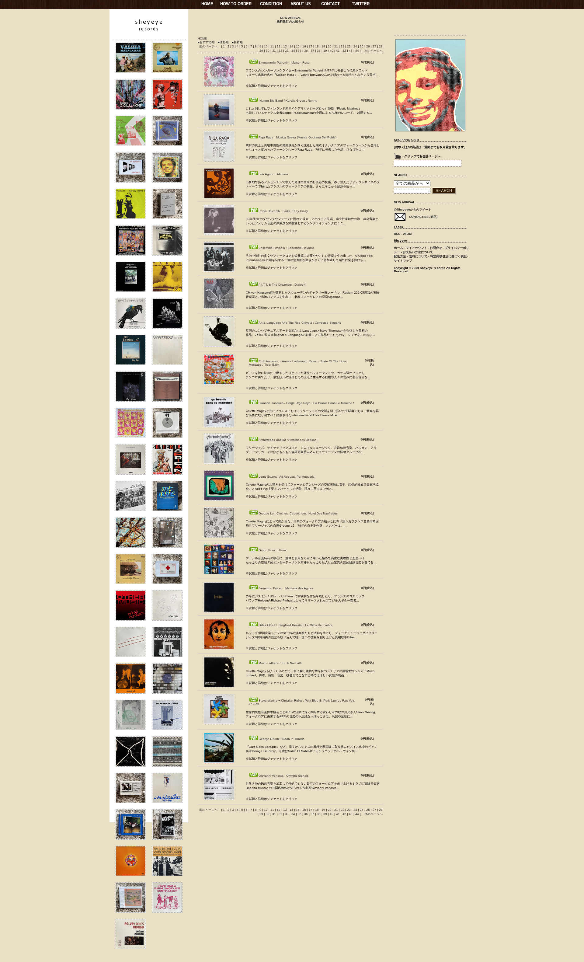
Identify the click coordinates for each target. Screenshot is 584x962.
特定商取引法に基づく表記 (448, 256)
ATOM (407, 233)
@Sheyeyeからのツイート (412, 209)
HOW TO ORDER (236, 4)
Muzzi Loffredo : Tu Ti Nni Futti (280, 663)
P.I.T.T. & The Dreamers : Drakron (282, 284)
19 (324, 46)
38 (319, 50)
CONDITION (271, 4)
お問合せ (436, 247)
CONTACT (330, 4)
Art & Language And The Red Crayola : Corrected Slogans (300, 322)
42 (344, 50)
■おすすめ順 (206, 42)
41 (338, 50)
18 (317, 46)
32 (281, 50)
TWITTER (361, 4)
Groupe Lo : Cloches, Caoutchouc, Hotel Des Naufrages (298, 513)
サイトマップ (403, 260)
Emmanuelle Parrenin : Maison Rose (284, 62)
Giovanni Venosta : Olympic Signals (283, 775)
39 (325, 50)
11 (272, 46)
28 (381, 46)
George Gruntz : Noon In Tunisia (281, 739)
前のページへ (208, 46)
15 (298, 46)
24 (355, 46)
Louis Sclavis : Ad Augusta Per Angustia (287, 476)
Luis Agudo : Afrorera (273, 174)
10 (266, 46)
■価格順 (223, 42)
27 (375, 46)
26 (368, 46)
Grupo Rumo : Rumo (273, 550)
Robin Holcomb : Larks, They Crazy (283, 211)
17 (311, 46)
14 (292, 46)
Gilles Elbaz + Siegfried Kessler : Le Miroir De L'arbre (295, 625)
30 (268, 50)
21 (336, 46)
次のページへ (373, 50)
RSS (397, 233)
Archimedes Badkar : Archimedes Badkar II (288, 439)
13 (285, 46)
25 (362, 46)
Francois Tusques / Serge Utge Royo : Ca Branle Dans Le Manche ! (306, 403)
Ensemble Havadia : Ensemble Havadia (286, 247)
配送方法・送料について (410, 256)
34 (293, 50)
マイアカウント (416, 247)
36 (306, 50)
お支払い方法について (418, 252)
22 (343, 46)
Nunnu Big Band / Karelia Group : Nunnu (288, 100)
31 (274, 50)
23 (349, 46)
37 (313, 50)
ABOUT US (300, 4)
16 (304, 46)
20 (330, 46)
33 (287, 50)
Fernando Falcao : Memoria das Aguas (286, 588)
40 (332, 50)
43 (351, 50)
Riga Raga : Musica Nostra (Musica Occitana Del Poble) (297, 137)
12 (279, 46)
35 (300, 50)
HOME (207, 4)
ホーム (398, 247)
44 (357, 50)
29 (261, 50)
